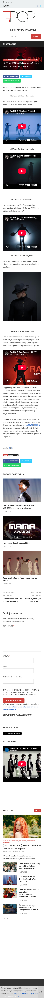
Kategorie (11, 44)
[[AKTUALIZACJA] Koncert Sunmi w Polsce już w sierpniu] (22, 826)
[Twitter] (40, 6)
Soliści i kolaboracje (14, 59)
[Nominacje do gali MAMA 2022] (22, 540)
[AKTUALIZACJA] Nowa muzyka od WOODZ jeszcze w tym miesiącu (18, 506)
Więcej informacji (21, 993)
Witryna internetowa (13, 677)
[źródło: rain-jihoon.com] (22, 296)
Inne (5, 59)
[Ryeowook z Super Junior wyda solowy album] (22, 575)
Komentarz (8, 626)
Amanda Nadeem (18, 852)
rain (16, 455)
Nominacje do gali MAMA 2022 (16, 543)
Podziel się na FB (12, 76)
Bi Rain (10, 455)
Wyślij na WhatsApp (12, 80)
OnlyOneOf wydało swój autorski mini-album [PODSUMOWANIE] (29, 865)
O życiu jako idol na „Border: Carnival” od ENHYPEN (27, 878)
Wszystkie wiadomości (29, 59)
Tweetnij (27, 76)
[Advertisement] (9, 795)
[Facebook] (38, 6)
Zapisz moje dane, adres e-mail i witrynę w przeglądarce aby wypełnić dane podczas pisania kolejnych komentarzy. (21, 692)
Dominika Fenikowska (20, 66)
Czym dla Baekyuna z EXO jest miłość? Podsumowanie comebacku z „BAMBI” (29, 893)
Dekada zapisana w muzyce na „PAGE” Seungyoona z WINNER (28, 907)
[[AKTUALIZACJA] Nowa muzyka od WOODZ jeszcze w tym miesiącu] (22, 503)
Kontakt (8, 2)
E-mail (6, 666)
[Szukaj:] (25, 36)
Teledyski (22, 841)
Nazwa (6, 656)
